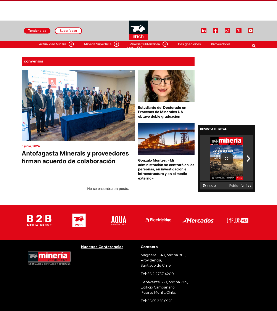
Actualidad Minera (52, 44)
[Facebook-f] (215, 30)
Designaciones (189, 44)
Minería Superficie (97, 44)
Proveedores (220, 44)
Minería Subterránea (144, 44)
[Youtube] (250, 30)
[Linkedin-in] (203, 30)
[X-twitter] (239, 30)
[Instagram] (227, 30)
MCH (130, 48)
